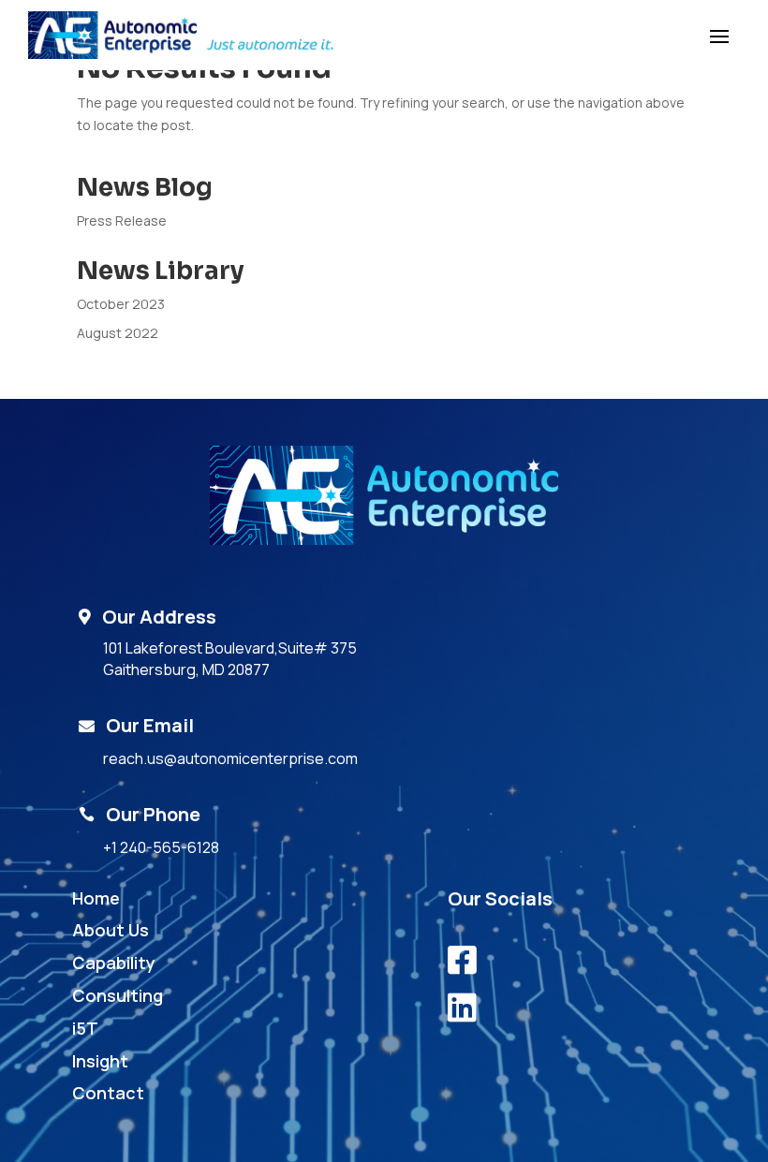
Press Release (122, 220)
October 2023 (121, 304)
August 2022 (117, 333)
